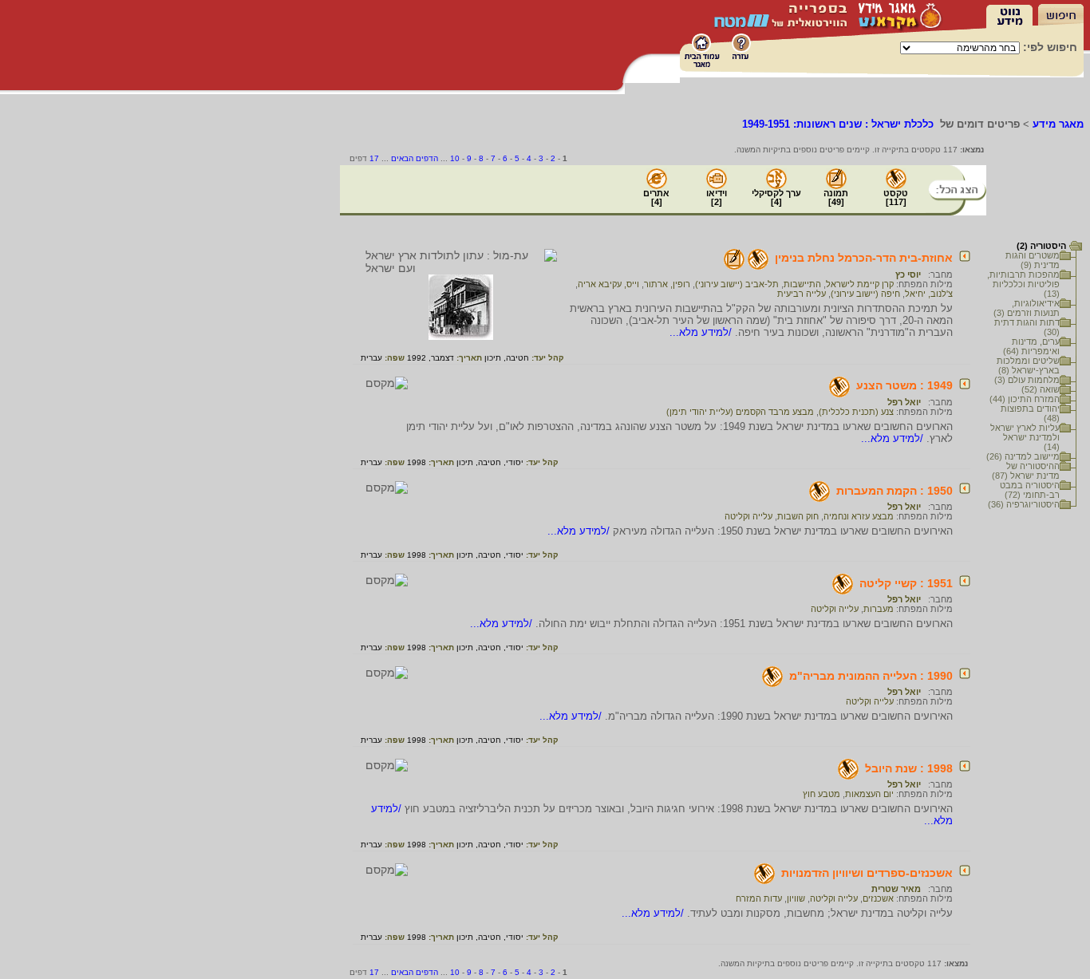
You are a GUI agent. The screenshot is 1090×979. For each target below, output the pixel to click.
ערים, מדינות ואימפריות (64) (1031, 346)
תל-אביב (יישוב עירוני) (737, 284)
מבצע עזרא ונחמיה (858, 516)
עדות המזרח (759, 898)
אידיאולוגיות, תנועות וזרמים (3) (1026, 308)
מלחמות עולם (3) (1027, 380)
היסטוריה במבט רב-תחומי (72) (1030, 489)
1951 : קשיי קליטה (906, 583)
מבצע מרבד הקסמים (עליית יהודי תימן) (740, 411)
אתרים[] (656, 197)
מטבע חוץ (821, 794)
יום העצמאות (869, 794)
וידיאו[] (716, 197)
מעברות (878, 609)
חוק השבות (798, 516)
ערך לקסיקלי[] (776, 197)
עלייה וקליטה (748, 516)
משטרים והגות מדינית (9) (1032, 260)
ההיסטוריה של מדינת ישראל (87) (1026, 470)
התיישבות (802, 284)
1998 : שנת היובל (909, 768)
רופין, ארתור (667, 284)
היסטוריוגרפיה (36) (1024, 504)
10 (455, 158)
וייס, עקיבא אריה (608, 284)
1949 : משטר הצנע (904, 385)
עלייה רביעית (801, 293)
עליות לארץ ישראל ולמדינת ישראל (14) (1025, 437)
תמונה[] (835, 197)
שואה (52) (1040, 389)
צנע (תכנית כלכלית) (856, 411)
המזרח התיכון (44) (1024, 399)
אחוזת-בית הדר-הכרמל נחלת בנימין (864, 257)
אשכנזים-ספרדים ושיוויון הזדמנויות (867, 872)
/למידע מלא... (702, 332)
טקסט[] (895, 197)
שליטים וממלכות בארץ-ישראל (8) (1028, 365)
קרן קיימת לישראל (860, 284)
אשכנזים (878, 898)
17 (374, 158)
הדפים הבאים (414, 158)
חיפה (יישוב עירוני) (865, 293)
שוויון (796, 898)
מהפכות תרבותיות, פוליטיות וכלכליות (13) (1023, 284)
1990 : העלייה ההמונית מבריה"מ (871, 675)
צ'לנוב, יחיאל (929, 293)
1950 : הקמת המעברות (894, 490)
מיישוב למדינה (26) (1023, 456)
